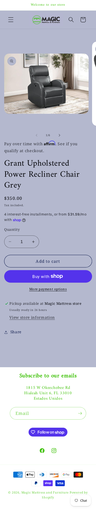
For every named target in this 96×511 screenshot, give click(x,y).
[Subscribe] (80, 413)
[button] (11, 20)
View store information (32, 317)
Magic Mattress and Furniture (45, 492)
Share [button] (15, 332)
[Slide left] (36, 135)
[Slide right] (59, 135)
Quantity (12, 229)
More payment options (48, 289)
